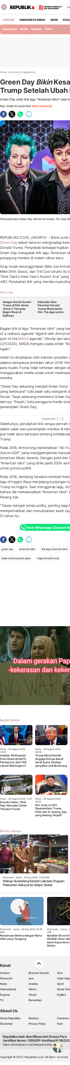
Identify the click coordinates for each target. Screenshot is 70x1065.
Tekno (49, 29)
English (61, 994)
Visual (32, 994)
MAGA (24, 339)
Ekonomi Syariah (32, 19)
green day (7, 549)
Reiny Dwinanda (42, 106)
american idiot (27, 549)
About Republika (10, 1018)
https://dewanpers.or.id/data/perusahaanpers (31, 1044)
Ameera (14, 72)
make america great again (16, 558)
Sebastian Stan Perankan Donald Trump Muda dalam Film (51, 307)
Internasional (8, 989)
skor (54, 19)
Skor (60, 972)
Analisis (33, 983)
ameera (8, 19)
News (3, 983)
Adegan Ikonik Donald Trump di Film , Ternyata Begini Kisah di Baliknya (17, 308)
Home (3, 72)
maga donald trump (48, 558)
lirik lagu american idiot (55, 549)
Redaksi (34, 1018)
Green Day (9, 242)
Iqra (31, 978)
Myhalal (36, 29)
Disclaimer (6, 1023)
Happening (10, 29)
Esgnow (5, 994)
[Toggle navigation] (4, 7)
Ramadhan (35, 1000)
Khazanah (6, 978)
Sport (60, 983)
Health (24, 29)
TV (2, 1000)
